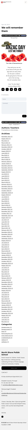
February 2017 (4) (6, 230)
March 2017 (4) (5, 228)
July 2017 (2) (5, 220)
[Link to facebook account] (2, 416)
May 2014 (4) (5, 296)
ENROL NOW (14, 368)
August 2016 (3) (6, 240)
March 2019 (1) (5, 182)
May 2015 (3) (5, 272)
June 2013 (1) (5, 319)
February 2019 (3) (6, 184)
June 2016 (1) (5, 244)
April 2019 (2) (5, 180)
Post (24, 116)
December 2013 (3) (6, 307)
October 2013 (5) (6, 311)
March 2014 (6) (5, 301)
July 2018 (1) (5, 197)
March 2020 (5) (5, 159)
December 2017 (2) (6, 209)
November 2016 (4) (6, 234)
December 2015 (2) (6, 257)
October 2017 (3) (6, 213)
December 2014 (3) (6, 282)
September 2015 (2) (7, 263)
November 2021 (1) (6, 136)
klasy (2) (3, 331)
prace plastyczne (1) (7, 335)
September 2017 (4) (7, 215)
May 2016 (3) (5, 247)
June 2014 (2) (5, 294)
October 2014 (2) (6, 286)
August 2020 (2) (6, 151)
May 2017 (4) (5, 224)
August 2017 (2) (6, 217)
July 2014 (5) (5, 292)
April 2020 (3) (5, 157)
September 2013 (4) (7, 313)
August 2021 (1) (6, 138)
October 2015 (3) (6, 261)
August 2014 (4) (6, 290)
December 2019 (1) (6, 165)
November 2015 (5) (6, 259)
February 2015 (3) (6, 278)
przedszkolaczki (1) (6, 337)
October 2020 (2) (6, 149)
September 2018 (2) (7, 192)
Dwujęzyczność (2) (6, 329)
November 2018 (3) (6, 188)
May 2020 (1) (5, 155)
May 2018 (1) (5, 201)
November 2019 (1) (6, 168)
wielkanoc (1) (5, 342)
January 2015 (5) (6, 280)
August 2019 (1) (6, 172)
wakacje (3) (4, 340)
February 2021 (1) (6, 145)
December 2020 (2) (6, 147)
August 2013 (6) (6, 315)
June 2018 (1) (5, 199)
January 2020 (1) (6, 163)
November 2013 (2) (6, 309)
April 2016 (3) (5, 249)
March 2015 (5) (5, 276)
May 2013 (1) (5, 321)
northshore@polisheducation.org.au (13, 385)
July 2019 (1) (5, 174)
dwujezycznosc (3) (6, 327)
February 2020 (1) (6, 161)
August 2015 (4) (6, 265)
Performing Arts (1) (6, 333)
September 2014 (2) (7, 288)
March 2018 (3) (5, 205)
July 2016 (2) (5, 242)
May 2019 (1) (5, 178)
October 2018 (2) (6, 190)
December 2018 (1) (6, 186)
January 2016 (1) (6, 255)
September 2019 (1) (7, 170)
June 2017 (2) (5, 222)
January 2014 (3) (6, 305)
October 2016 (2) (6, 236)
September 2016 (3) (7, 238)
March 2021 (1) (5, 143)
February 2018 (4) (6, 207)
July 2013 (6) (5, 317)
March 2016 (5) (5, 251)
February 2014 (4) (6, 303)
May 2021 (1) (5, 141)
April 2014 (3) (5, 299)
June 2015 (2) (5, 269)
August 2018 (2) (6, 195)
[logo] (6, 2)
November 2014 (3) (6, 284)
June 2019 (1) (5, 176)
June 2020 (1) (5, 153)
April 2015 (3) (5, 274)
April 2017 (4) (5, 226)
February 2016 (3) (6, 253)
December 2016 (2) (6, 232)
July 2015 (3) (5, 267)
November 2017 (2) (6, 211)
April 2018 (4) (5, 203)
